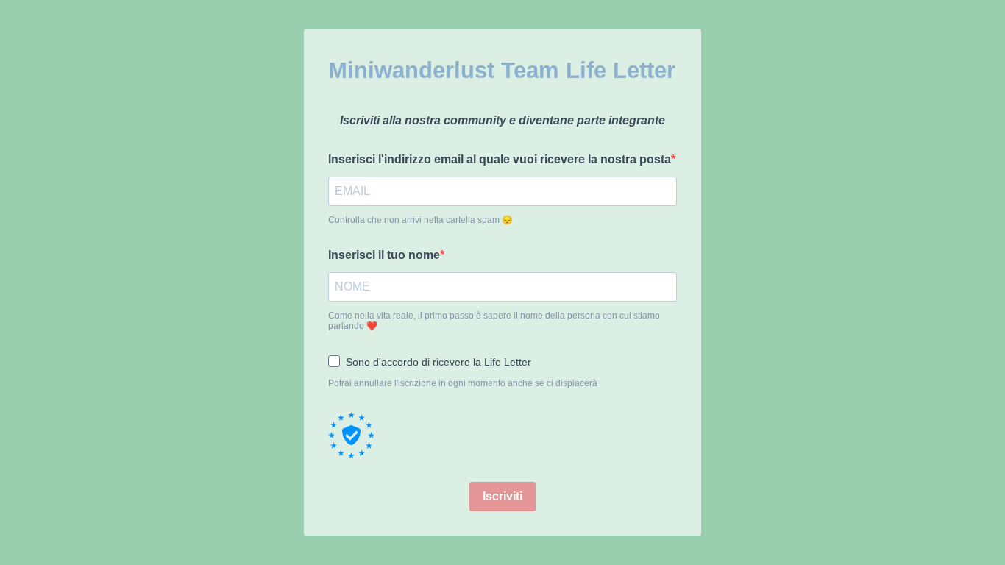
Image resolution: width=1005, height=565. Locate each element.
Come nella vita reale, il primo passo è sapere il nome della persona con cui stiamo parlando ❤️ (494, 320)
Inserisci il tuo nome (384, 255)
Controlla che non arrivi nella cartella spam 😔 (420, 220)
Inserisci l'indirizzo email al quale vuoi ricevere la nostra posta (499, 159)
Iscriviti (502, 496)
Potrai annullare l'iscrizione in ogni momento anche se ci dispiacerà (462, 383)
